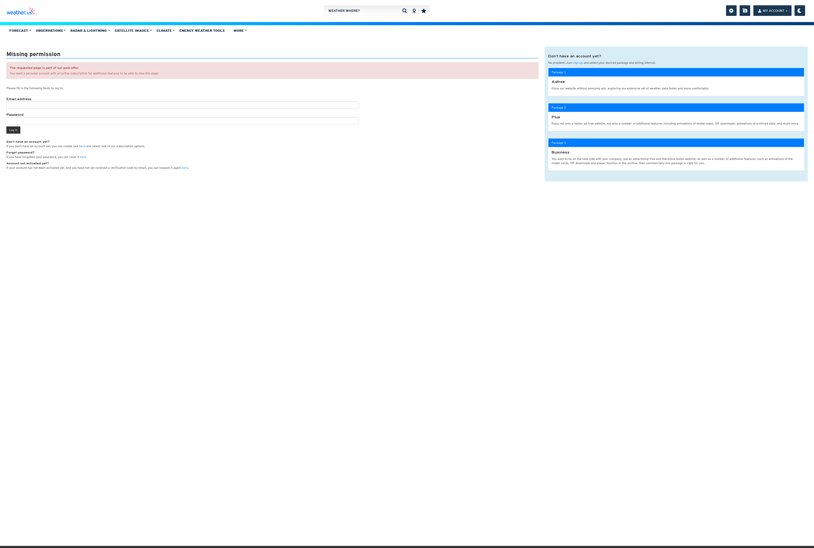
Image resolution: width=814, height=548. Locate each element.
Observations (50, 30)
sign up (578, 62)
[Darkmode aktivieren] (799, 10)
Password (15, 115)
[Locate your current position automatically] (414, 11)
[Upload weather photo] (745, 10)
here (82, 146)
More (239, 30)
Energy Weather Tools (202, 30)
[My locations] (424, 11)
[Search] (404, 11)
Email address (18, 99)
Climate (164, 30)
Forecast (19, 30)
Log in (13, 130)
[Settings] (731, 10)
